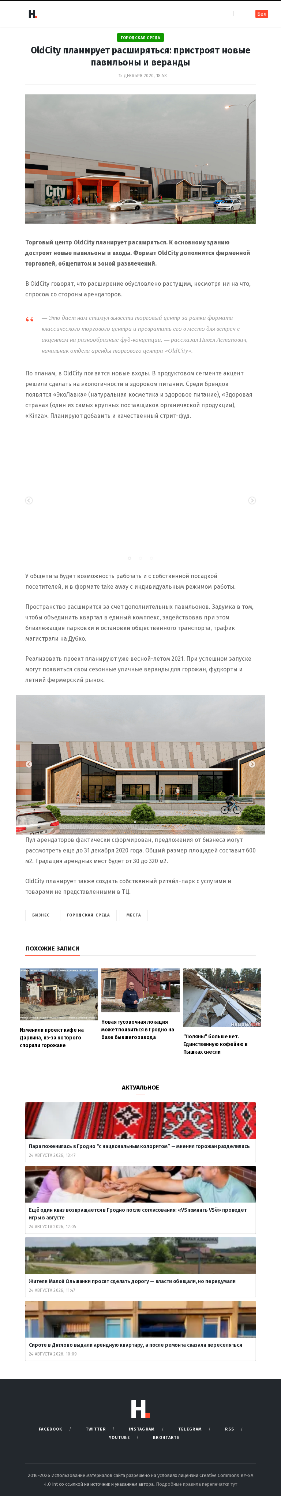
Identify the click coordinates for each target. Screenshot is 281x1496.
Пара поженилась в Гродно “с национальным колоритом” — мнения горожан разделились (140, 1146)
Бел (261, 14)
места (134, 915)
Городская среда (140, 37)
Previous (29, 501)
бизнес (41, 915)
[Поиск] (239, 13)
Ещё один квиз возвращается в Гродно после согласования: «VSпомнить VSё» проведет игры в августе (138, 1214)
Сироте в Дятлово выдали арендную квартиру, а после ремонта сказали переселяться (136, 1345)
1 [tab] (133, 560)
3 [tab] (155, 560)
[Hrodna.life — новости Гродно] (32, 14)
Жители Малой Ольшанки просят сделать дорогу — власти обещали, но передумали (132, 1281)
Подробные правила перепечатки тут (196, 1484)
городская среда (88, 915)
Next (252, 501)
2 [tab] (144, 560)
